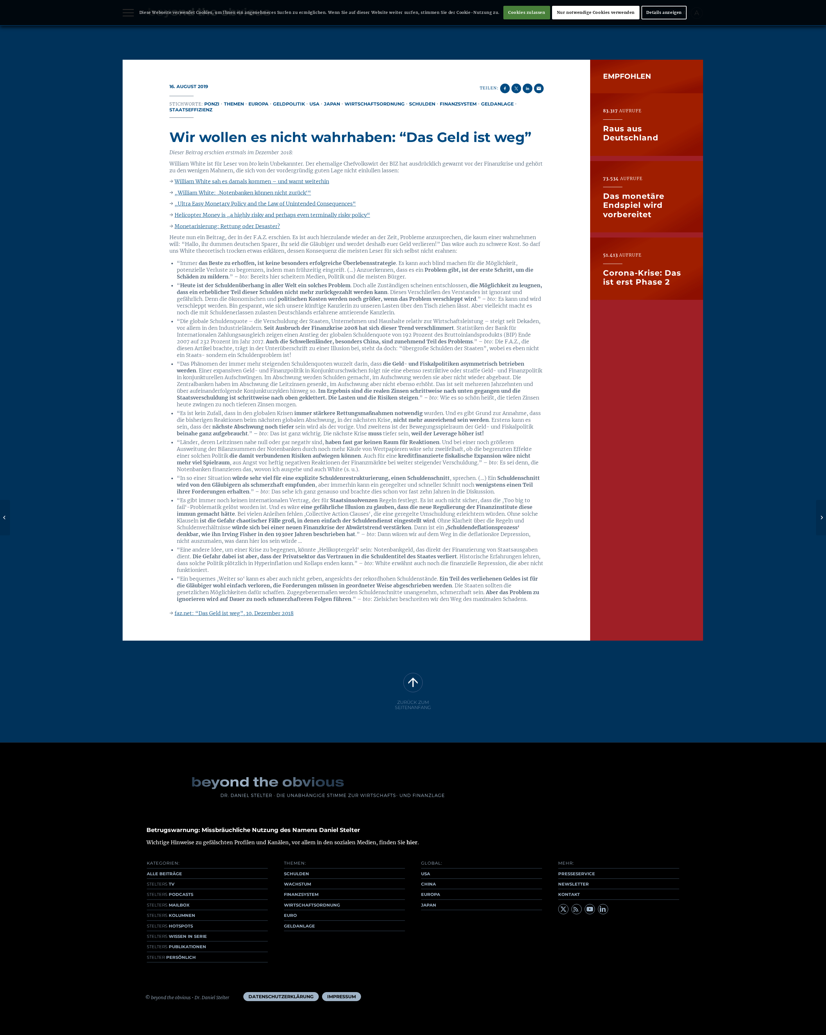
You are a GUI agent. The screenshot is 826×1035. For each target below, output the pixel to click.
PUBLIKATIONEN (176, 946)
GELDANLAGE (299, 925)
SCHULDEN (296, 873)
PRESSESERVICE (576, 873)
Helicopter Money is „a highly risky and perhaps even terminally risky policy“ (272, 215)
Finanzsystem (458, 104)
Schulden (422, 104)
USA (314, 104)
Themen (234, 104)
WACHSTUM (297, 884)
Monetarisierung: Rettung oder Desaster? (227, 226)
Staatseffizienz (190, 110)
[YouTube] (590, 909)
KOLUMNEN (171, 915)
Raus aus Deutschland (631, 133)
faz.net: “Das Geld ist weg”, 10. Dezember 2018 (234, 613)
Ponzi (211, 104)
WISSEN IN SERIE (177, 936)
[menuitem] (281, 996)
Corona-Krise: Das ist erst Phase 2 (642, 277)
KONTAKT (569, 894)
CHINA (428, 884)
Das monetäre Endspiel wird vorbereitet (633, 205)
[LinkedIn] (603, 909)
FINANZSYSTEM (301, 894)
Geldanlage (497, 104)
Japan (332, 104)
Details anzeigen (664, 12)
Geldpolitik (289, 104)
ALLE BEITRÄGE (164, 873)
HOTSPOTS (170, 925)
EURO (290, 915)
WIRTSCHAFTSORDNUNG (312, 905)
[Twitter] (563, 909)
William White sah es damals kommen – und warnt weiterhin (252, 181)
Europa (258, 104)
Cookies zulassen (526, 12)
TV (161, 884)
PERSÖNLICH (171, 957)
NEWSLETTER (573, 884)
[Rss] (576, 909)
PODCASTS (170, 894)
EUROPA (430, 894)
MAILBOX (168, 905)
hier (412, 842)
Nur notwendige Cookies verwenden (596, 12)
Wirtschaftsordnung (375, 104)
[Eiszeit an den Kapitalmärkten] (5, 517)
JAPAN (428, 905)
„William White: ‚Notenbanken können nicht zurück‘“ (243, 192)
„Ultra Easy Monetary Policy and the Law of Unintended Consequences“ (265, 203)
